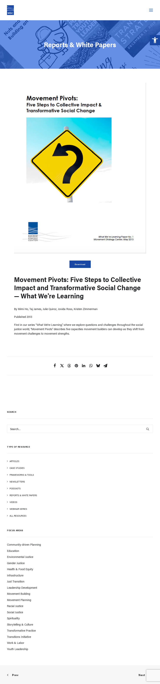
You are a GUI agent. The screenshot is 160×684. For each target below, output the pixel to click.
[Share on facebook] (54, 366)
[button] (155, 40)
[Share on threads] (69, 366)
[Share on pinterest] (76, 366)
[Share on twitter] (62, 366)
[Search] (80, 429)
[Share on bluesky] (98, 366)
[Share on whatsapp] (90, 366)
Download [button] (80, 264)
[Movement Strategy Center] (10, 10)
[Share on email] (105, 366)
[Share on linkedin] (83, 366)
